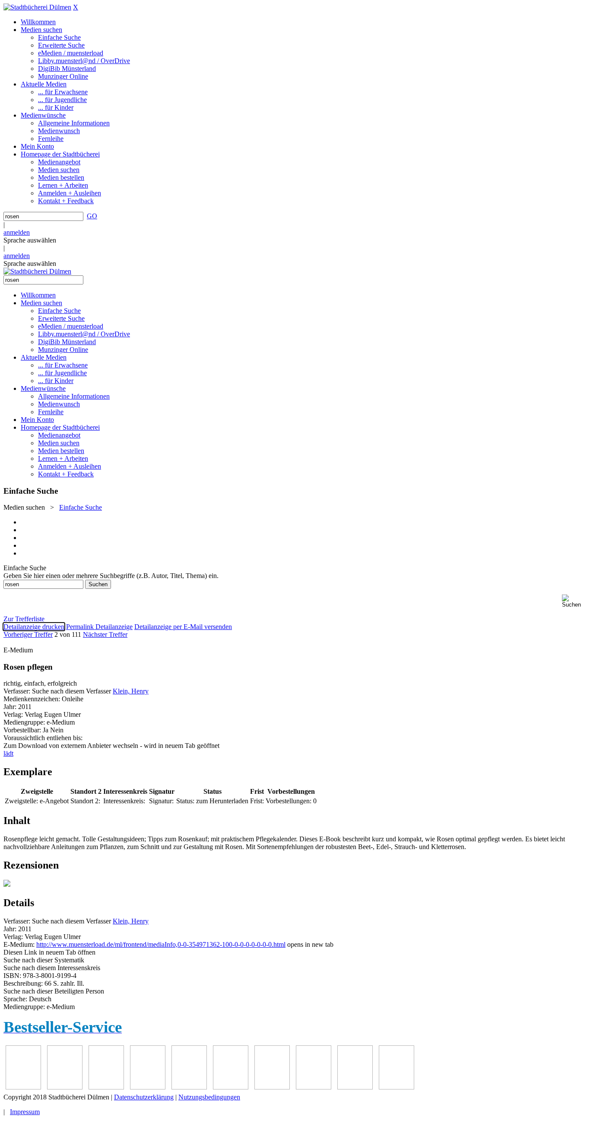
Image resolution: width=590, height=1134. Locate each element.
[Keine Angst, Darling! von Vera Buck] (189, 1087)
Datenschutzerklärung (144, 1097)
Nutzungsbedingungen (209, 1097)
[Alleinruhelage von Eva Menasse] (23, 1087)
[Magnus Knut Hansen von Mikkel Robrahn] (106, 1087)
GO (92, 216)
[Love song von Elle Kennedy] (147, 1087)
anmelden (16, 232)
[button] (574, 601)
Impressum (25, 1111)
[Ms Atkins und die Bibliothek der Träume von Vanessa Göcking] (64, 1087)
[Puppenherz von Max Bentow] (313, 1087)
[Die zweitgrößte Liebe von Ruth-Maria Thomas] (355, 1087)
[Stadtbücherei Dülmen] (37, 7)
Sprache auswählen (29, 240)
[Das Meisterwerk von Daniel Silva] (230, 1087)
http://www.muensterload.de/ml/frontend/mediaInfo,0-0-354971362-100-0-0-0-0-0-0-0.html (160, 944)
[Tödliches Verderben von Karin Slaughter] (396, 1087)
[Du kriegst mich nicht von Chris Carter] (272, 1087)
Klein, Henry (131, 691)
